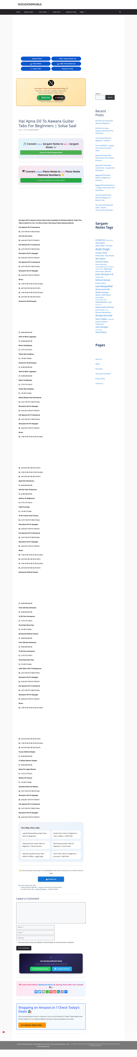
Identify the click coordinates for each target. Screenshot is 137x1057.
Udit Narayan (101, 327)
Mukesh (98, 295)
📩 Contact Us (51, 879)
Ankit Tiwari (100, 245)
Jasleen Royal (99, 271)
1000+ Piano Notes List (66, 64)
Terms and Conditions (103, 374)
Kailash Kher (99, 277)
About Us (98, 359)
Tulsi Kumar (99, 324)
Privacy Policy (100, 379)
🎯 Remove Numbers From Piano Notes (51, 180)
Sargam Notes (28, 12)
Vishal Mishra (101, 332)
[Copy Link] (62, 992)
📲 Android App (44, 97)
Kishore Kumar (102, 279)
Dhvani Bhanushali (101, 264)
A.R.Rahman (100, 240)
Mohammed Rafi (102, 289)
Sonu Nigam (101, 319)
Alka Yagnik (100, 243)
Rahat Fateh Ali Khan (104, 307)
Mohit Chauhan (102, 292)
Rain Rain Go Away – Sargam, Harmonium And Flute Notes (104, 130)
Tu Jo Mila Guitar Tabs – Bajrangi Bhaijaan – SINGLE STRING (39, 889)
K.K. (112, 274)
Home (18, 12)
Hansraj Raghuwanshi (101, 267)
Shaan (107, 310)
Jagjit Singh (108, 269)
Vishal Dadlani (98, 330)
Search (97, 94)
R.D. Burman (98, 304)
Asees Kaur (99, 255)
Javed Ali (108, 271)
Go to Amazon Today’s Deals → (32, 1025)
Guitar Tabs (56, 12)
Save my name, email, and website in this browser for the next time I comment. (46, 942)
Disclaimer (99, 369)
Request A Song (71, 12)
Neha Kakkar (99, 297)
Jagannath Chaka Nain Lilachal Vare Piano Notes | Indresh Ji (104, 157)
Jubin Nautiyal (102, 274)
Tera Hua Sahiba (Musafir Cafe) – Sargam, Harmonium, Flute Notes (104, 207)
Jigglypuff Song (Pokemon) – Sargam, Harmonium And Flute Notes (105, 187)
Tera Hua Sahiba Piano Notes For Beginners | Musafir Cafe (103, 197)
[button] (120, 12)
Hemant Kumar (99, 269)
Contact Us (99, 383)
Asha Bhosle (109, 256)
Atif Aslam (100, 258)
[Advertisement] (51, 32)
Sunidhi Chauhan (101, 322)
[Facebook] (36, 992)
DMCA (97, 364)
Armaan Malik (101, 253)
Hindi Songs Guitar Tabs (28, 885)
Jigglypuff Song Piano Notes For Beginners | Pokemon (103, 177)
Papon (110, 302)
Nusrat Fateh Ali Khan (101, 299)
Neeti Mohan (106, 295)
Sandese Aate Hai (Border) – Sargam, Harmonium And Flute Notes (41, 887)
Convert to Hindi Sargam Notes (51, 152)
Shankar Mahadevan (103, 312)
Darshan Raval (101, 261)
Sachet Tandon (100, 310)
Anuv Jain (108, 246)
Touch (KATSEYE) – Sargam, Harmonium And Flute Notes (104, 148)
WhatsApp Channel (41, 969)
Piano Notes (43, 12)
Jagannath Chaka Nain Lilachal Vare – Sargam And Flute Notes (104, 167)
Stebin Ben (111, 319)
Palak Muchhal (101, 302)
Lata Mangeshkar (104, 286)
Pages (82, 12)
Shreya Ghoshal (103, 315)
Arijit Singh (102, 249)
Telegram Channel (63, 969)
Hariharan (111, 266)
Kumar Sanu (100, 283)
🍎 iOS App (59, 97)
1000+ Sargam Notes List (66, 58)
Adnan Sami (110, 240)
